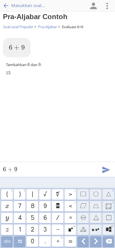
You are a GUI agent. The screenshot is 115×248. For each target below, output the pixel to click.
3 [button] (45, 230)
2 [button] (32, 230)
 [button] (95, 230)
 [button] (19, 241)
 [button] (108, 241)
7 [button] (19, 206)
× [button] (70, 218)
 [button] (7, 241)
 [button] (109, 229)
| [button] (32, 194)
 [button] (95, 241)
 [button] (7, 206)
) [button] (22, 193)
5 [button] (32, 218)
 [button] (95, 218)
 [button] (110, 217)
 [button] (83, 241)
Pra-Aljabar (47, 26)
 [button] (7, 218)
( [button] (9, 193)
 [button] (95, 194)
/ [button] (57, 218)
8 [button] (32, 206)
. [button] (47, 240)
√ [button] (45, 194)
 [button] (83, 218)
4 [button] (20, 218)
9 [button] (45, 206)
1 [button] (20, 230)
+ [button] (59, 240)
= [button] (70, 241)
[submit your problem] (106, 169)
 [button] (83, 194)
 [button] (110, 193)
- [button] (59, 229)
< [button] (71, 205)
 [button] (7, 230)
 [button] (71, 229)
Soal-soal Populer (18, 26)
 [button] (59, 205)
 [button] (95, 206)
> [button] (71, 193)
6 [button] (45, 218)
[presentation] (17, 48)
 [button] (109, 205)
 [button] (57, 194)
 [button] (82, 230)
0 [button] (32, 241)
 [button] (82, 206)
